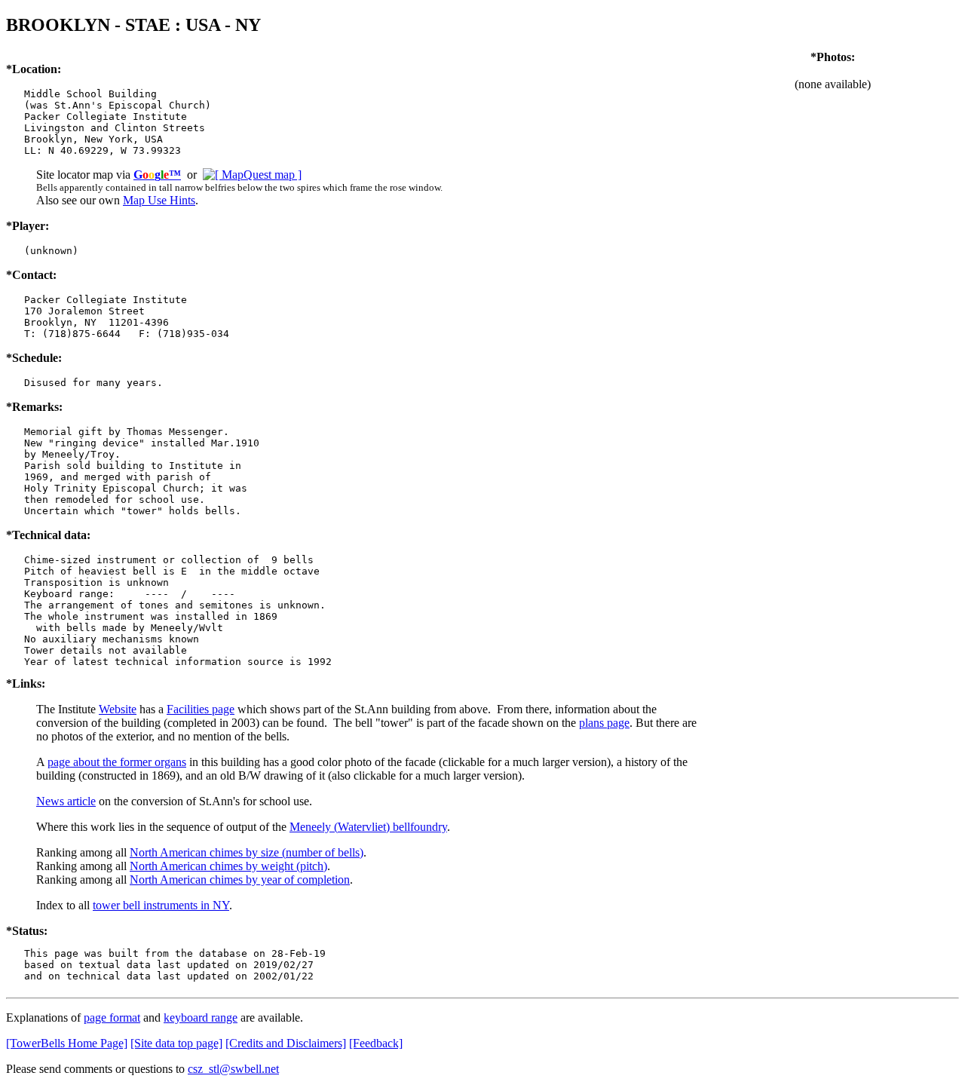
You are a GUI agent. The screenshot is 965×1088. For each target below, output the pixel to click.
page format (112, 1017)
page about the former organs (116, 761)
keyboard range (200, 1017)
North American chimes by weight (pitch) (228, 866)
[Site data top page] (176, 1043)
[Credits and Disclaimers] (285, 1043)
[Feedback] (376, 1043)
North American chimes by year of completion (240, 879)
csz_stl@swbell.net (233, 1068)
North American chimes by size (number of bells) (246, 852)
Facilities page (200, 709)
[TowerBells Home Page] (66, 1043)
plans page (604, 722)
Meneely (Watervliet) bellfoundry (368, 826)
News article (66, 801)
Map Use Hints (159, 200)
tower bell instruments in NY (161, 905)
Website (117, 709)
